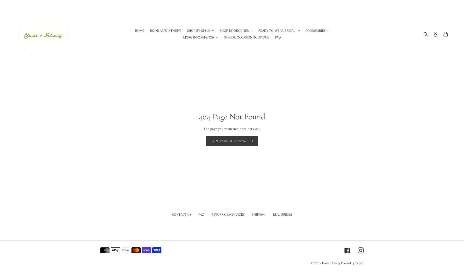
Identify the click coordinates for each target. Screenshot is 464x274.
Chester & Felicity (330, 263)
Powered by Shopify (352, 263)
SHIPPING (259, 214)
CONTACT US (181, 214)
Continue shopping (228, 141)
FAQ (201, 214)
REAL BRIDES (282, 214)
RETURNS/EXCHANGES (228, 214)
